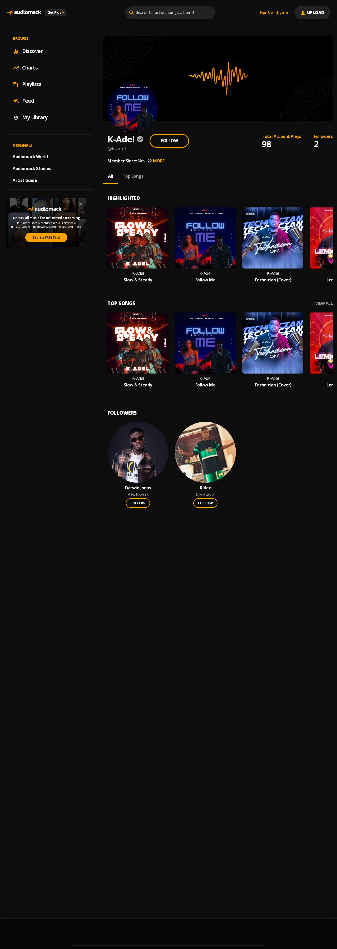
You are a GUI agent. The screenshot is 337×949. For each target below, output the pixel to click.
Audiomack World (30, 157)
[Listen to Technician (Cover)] (272, 238)
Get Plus (55, 12)
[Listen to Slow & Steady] (137, 238)
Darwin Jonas (138, 488)
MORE (159, 161)
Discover (32, 51)
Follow (169, 140)
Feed (28, 100)
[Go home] (23, 12)
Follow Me (205, 280)
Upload (316, 12)
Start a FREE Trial (46, 237)
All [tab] (110, 176)
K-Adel (138, 273)
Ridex (205, 488)
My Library (34, 117)
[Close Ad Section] (80, 204)
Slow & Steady (138, 280)
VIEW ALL (324, 303)
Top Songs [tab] (133, 176)
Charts (30, 67)
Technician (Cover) (272, 280)
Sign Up (266, 13)
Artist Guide (25, 180)
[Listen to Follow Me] (205, 238)
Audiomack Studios (32, 168)
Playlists (32, 84)
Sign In (282, 13)
